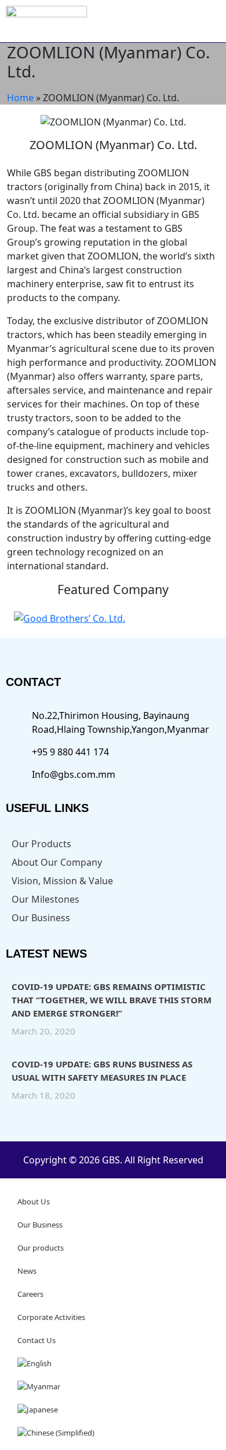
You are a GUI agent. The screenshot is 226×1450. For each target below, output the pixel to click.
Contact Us (36, 1340)
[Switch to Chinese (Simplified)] (113, 1432)
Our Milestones (45, 899)
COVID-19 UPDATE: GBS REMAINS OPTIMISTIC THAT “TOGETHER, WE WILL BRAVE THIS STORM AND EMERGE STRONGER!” (112, 1000)
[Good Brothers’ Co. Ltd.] (69, 617)
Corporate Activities (51, 1317)
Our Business (41, 917)
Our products (40, 1248)
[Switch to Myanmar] (113, 1386)
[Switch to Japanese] (113, 1409)
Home (20, 97)
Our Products (41, 843)
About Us (33, 1201)
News (27, 1271)
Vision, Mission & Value (62, 880)
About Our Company (57, 862)
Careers (30, 1294)
